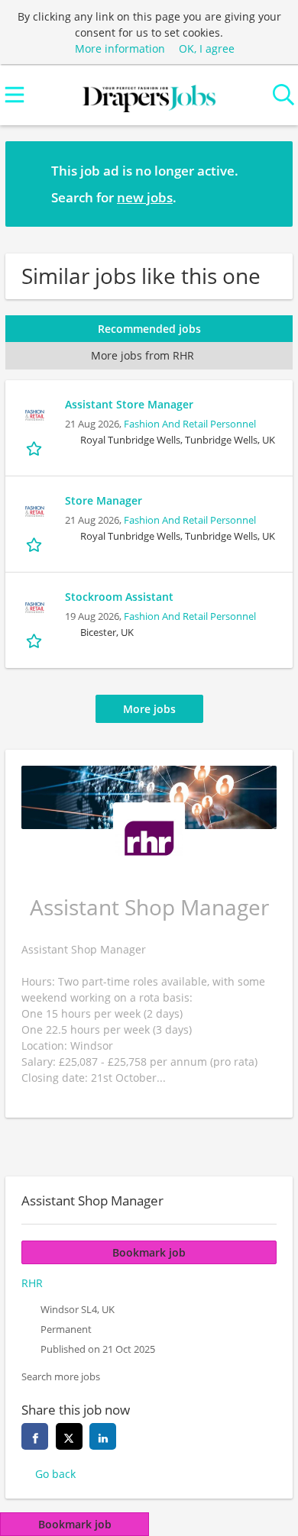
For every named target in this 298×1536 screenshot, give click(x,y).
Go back (55, 1474)
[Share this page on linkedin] (102, 1436)
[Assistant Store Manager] (35, 415)
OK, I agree (207, 48)
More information (120, 48)
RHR (32, 1283)
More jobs (149, 709)
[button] (269, 183)
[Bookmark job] (35, 448)
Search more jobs (60, 1376)
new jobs (145, 197)
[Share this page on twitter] (69, 1436)
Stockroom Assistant (119, 596)
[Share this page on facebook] (34, 1436)
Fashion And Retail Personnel (190, 424)
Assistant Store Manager (129, 404)
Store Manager (103, 500)
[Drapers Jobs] (149, 95)
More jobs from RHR (142, 355)
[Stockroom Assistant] (35, 608)
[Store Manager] (35, 511)
